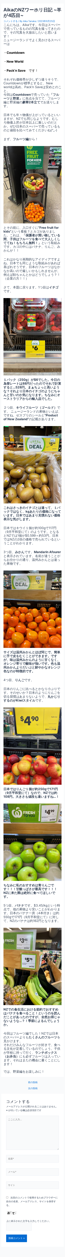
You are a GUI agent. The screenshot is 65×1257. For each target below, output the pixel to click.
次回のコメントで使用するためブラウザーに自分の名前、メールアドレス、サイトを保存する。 (32, 1201)
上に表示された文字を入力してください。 (28, 1221)
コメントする (10, 21)
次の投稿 (33, 1088)
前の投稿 (33, 1082)
